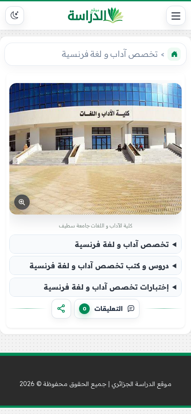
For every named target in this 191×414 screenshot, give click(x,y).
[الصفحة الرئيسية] (174, 54)
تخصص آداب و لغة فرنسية (122, 244)
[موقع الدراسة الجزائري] (95, 15)
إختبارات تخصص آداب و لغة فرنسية (106, 287)
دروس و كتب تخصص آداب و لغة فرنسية (99, 265)
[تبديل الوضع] (14, 15)
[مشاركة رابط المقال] (61, 308)
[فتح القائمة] (176, 15)
